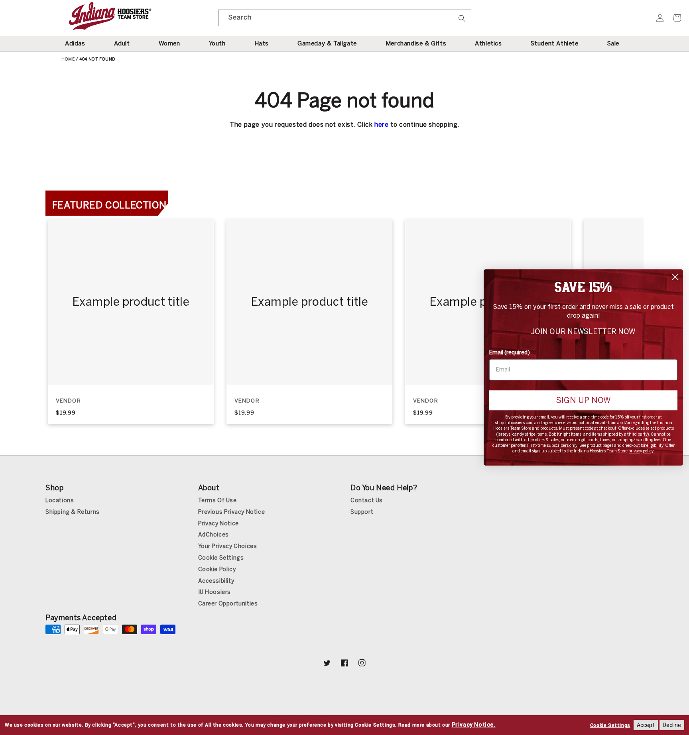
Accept (646, 725)
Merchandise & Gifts (416, 43)
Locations (59, 500)
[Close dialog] (675, 277)
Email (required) (509, 352)
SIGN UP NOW (583, 400)
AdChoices (213, 534)
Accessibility (216, 581)
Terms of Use (217, 500)
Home (68, 59)
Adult (122, 43)
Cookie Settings (221, 557)
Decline (672, 725)
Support (361, 512)
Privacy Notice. (474, 724)
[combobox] (345, 18)
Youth (217, 43)
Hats (261, 43)
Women (169, 43)
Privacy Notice (218, 523)
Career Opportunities (228, 603)
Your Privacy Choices (227, 546)
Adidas (75, 43)
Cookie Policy (217, 569)
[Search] (462, 20)
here (381, 124)
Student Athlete (555, 43)
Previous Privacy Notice (231, 512)
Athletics (488, 43)
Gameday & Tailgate (327, 43)
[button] (677, 18)
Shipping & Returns (72, 512)
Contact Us (366, 500)
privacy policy (641, 451)
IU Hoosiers (214, 592)
